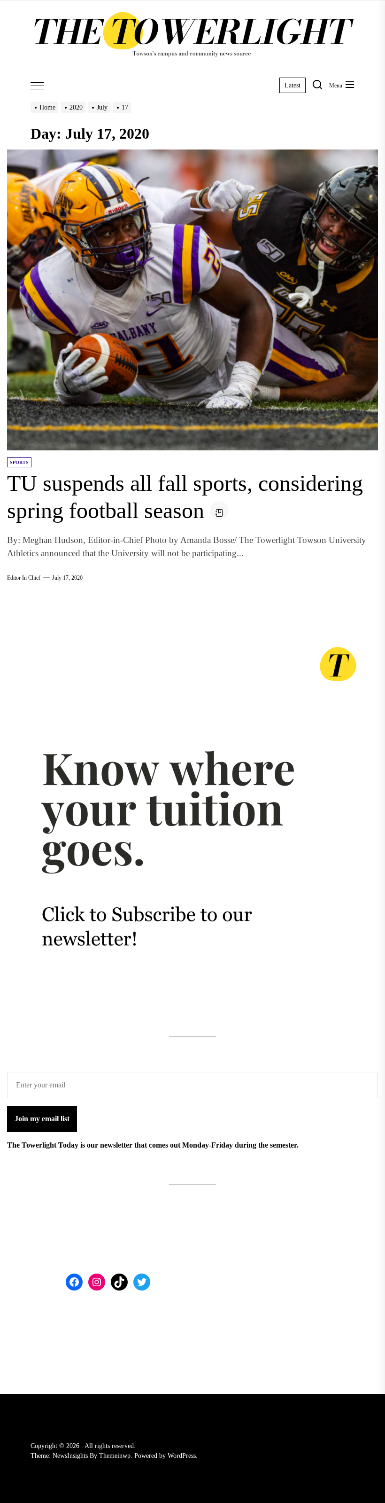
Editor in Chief (23, 577)
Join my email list (42, 1119)
